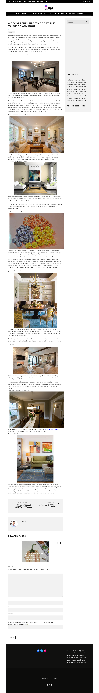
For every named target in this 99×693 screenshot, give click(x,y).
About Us (11, 1)
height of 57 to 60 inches (18, 199)
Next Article (50, 502)
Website (10, 613)
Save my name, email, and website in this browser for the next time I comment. (32, 622)
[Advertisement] (78, 49)
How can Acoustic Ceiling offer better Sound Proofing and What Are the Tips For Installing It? (24, 507)
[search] (86, 22)
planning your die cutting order (21, 265)
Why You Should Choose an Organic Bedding (47, 505)
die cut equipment (38, 250)
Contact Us (19, 1)
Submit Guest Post (41, 1)
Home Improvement (41, 13)
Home (18, 13)
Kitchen (53, 13)
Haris (11, 29)
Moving (80, 13)
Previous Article (22, 502)
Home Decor (27, 13)
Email (10, 606)
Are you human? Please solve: (16, 624)
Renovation (62, 13)
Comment (11, 571)
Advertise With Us (29, 1)
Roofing (72, 13)
